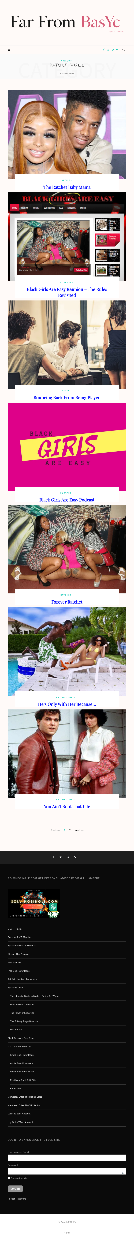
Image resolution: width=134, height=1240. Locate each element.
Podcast (66, 282)
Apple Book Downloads (21, 1063)
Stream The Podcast (18, 954)
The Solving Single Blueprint (24, 1021)
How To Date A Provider (22, 1004)
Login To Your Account (19, 1113)
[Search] (123, 50)
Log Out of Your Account (20, 1122)
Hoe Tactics (16, 1029)
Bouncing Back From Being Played (67, 397)
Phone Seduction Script (22, 1071)
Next (77, 830)
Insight (66, 390)
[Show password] (122, 1173)
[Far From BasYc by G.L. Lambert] (67, 22)
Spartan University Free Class (23, 945)
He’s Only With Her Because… (67, 704)
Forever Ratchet (67, 602)
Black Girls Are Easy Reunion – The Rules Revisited (67, 292)
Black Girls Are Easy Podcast (67, 499)
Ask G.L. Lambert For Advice (22, 979)
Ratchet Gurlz (66, 697)
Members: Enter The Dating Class (25, 1097)
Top (68, 1232)
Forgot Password (17, 1199)
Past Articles (14, 962)
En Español (15, 1088)
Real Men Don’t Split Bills (23, 1080)
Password (13, 1165)
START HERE (14, 929)
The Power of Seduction (22, 1013)
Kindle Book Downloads (22, 1055)
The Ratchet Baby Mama (67, 187)
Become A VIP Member (19, 937)
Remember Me (18, 1178)
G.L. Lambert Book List (19, 1046)
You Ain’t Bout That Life (67, 806)
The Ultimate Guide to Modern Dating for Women (35, 996)
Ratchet (66, 595)
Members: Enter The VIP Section (24, 1105)
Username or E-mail (18, 1152)
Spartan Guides (15, 987)
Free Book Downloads (18, 971)
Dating (66, 180)
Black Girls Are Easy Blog (21, 1038)
